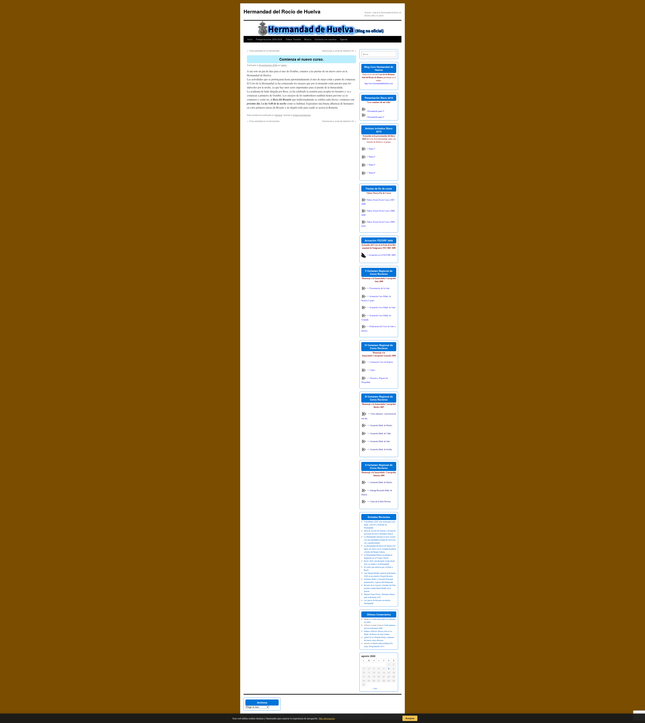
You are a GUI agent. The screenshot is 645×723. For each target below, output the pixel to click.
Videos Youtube (293, 39)
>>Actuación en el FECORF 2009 (381, 255)
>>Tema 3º (370, 165)
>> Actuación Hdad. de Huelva (379, 425)
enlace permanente (302, 115)
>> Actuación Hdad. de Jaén (378, 441)
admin (284, 65)
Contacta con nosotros (326, 39)
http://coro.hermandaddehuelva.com (379, 83)
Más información (327, 718)
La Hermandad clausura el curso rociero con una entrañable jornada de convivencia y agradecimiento (380, 539)
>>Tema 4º (370, 173)
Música (307, 39)
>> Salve (371, 370)
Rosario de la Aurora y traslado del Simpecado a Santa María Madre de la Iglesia (380, 588)
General (278, 115)
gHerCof (367, 637)
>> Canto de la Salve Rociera (379, 501)
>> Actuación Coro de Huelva (380, 362)
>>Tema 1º (370, 149)
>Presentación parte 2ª (375, 117)
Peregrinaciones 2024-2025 (269, 39)
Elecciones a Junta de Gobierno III (339, 50)
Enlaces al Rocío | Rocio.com (375, 631)
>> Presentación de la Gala (377, 288)
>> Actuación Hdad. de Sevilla (379, 449)
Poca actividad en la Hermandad (263, 50)
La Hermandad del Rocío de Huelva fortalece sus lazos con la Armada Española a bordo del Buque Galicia (380, 548)
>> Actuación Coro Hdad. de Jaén (380, 307)
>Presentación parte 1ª (375, 111)
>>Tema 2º (370, 157)
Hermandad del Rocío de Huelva (282, 11)
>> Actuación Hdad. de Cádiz (379, 433)
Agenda (343, 39)
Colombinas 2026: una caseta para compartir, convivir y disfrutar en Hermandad (380, 524)
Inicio (249, 39)
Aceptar (409, 718)
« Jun (375, 688)
